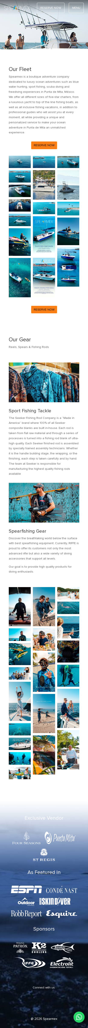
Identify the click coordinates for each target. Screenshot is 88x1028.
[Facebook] (20, 1003)
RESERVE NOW (50, 8)
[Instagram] (45, 1003)
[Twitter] (32, 1003)
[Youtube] (58, 1003)
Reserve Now (44, 145)
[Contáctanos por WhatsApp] (79, 1017)
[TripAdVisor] (71, 1003)
